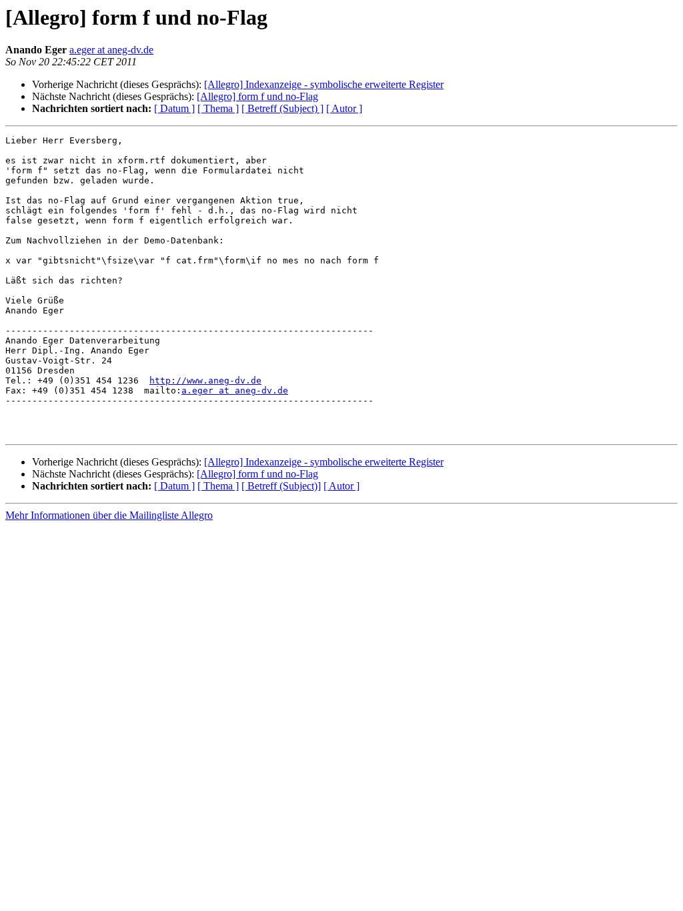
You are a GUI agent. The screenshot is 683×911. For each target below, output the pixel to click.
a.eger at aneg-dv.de (111, 49)
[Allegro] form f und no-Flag (257, 96)
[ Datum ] (174, 108)
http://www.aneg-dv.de (205, 380)
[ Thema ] (218, 108)
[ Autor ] (344, 108)
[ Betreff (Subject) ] (282, 108)
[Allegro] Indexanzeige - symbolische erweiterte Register (324, 84)
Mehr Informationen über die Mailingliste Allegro (109, 515)
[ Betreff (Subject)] (281, 486)
